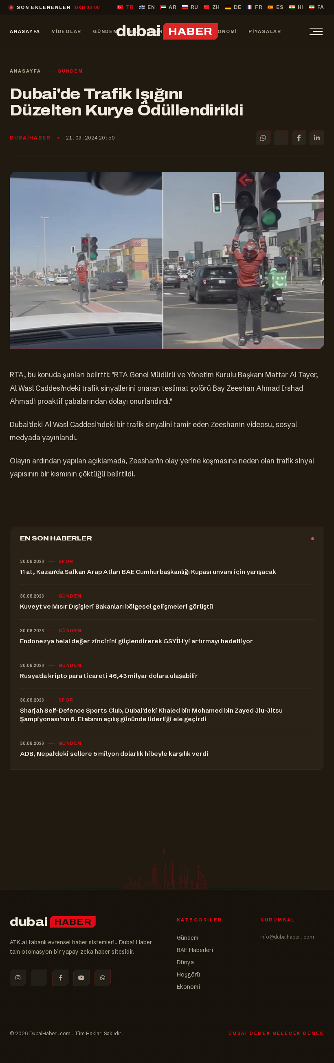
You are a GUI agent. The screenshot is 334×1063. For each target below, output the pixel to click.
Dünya (185, 962)
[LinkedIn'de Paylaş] (317, 138)
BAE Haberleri (195, 950)
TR (130, 7)
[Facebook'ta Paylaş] (299, 138)
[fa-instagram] (18, 978)
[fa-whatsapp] (102, 978)
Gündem (187, 937)
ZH (216, 7)
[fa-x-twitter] (39, 978)
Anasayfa (25, 71)
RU (194, 7)
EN (151, 7)
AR (172, 7)
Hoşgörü (188, 974)
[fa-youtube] (81, 978)
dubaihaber (30, 138)
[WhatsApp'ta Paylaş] (263, 138)
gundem (70, 71)
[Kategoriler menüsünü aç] (316, 31)
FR (258, 7)
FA (320, 7)
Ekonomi (188, 986)
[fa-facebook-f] (60, 978)
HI (300, 7)
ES (279, 7)
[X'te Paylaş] (281, 138)
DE (237, 7)
